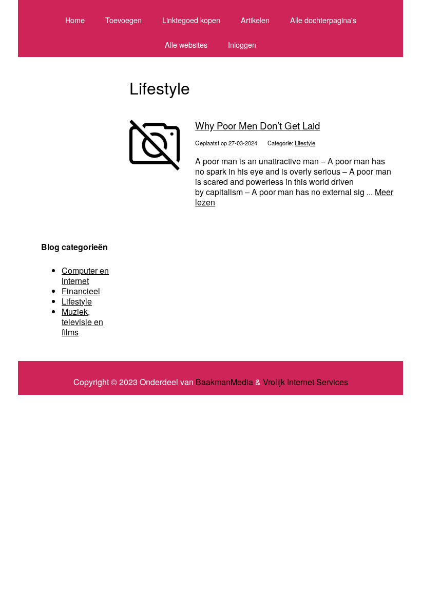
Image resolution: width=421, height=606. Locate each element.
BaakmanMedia (224, 382)
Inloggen (242, 44)
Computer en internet (85, 275)
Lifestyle (305, 143)
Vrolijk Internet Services (305, 382)
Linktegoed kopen (191, 19)
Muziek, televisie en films (82, 322)
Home (75, 19)
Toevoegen (123, 19)
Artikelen (255, 19)
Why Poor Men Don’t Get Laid (257, 125)
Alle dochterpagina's (323, 19)
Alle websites (186, 44)
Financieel (81, 291)
